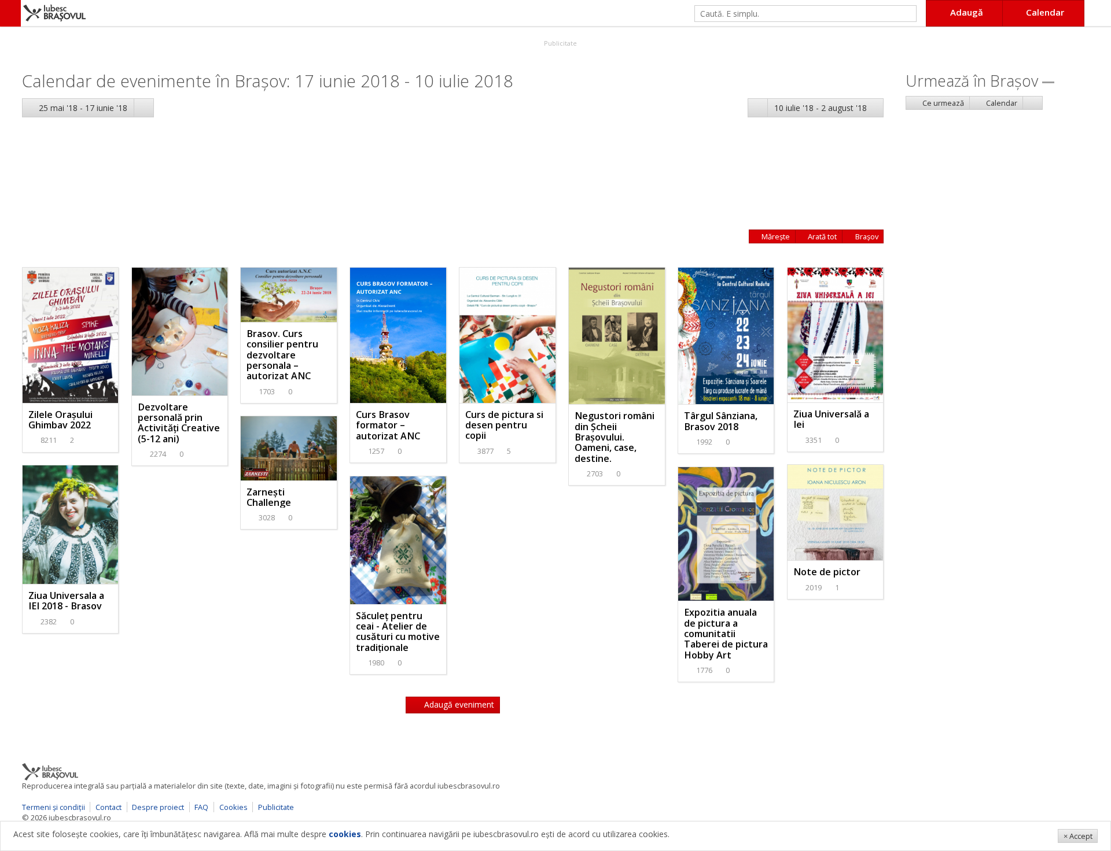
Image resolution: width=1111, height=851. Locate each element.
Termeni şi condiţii (53, 807)
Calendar (1000, 103)
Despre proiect (158, 807)
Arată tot (821, 236)
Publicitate (559, 43)
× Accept (1078, 836)
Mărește (775, 236)
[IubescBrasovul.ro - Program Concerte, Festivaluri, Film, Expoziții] (10, 13)
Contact (108, 807)
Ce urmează (942, 103)
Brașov (866, 236)
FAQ (201, 807)
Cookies (233, 807)
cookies (345, 833)
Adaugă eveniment (458, 704)
